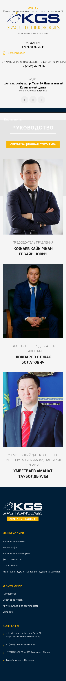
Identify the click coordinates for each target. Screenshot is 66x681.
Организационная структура (33, 144)
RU (32, 8)
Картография (10, 547)
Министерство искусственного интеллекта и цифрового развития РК (33, 11)
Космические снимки (14, 541)
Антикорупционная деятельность (20, 605)
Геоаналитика (10, 565)
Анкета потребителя (23, 519)
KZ (29, 8)
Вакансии (8, 611)
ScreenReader (16, 53)
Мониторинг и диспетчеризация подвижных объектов (32, 571)
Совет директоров (13, 599)
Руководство (9, 593)
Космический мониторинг (16, 553)
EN (36, 8)
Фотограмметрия (12, 559)
